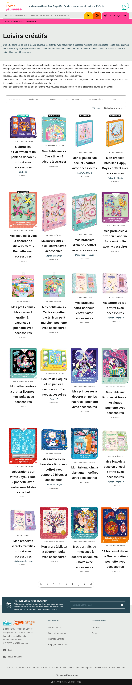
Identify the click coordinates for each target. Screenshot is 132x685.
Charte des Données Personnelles (23, 668)
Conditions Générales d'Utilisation (109, 668)
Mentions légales (84, 668)
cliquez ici (54, 609)
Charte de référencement (67, 675)
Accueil (7, 21)
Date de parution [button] (112, 108)
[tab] (6, 15)
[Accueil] (14, 6)
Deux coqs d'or (18, 21)
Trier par (96, 108)
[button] (16, 99)
